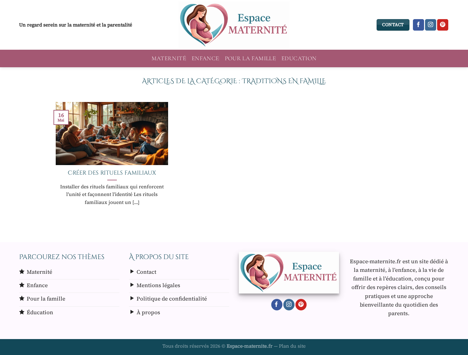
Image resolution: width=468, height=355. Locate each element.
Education (298, 58)
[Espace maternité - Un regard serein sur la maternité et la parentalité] (234, 25)
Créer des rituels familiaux (112, 173)
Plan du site (292, 346)
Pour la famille (250, 58)
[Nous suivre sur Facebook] (418, 25)
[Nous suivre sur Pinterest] (442, 25)
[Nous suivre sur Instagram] (430, 25)
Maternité (169, 58)
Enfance (205, 58)
